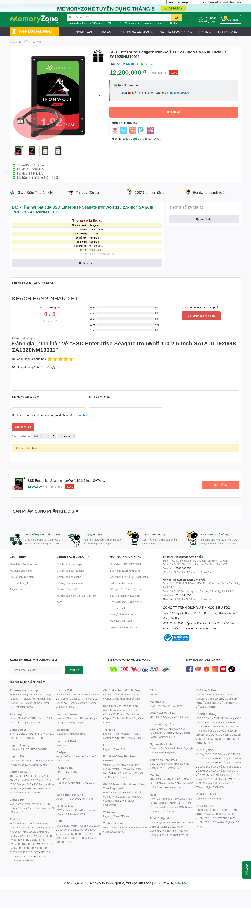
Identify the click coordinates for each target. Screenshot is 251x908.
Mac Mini (62, 787)
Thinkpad (84, 718)
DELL (65, 772)
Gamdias (163, 736)
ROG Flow (39, 788)
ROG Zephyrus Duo (43, 784)
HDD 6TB (220, 814)
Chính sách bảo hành (69, 576)
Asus (177, 732)
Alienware (35, 764)
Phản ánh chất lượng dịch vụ (126, 601)
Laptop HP (16, 698)
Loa (176, 23)
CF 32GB (45, 852)
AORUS (43, 749)
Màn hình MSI (173, 787)
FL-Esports (119, 714)
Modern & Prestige (87, 702)
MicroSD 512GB (38, 839)
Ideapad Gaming (66, 722)
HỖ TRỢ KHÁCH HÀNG (176, 31)
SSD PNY (219, 787)
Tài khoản (210, 17)
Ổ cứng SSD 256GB (208, 762)
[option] (58, 95)
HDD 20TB (203, 822)
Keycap (108, 718)
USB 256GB (85, 838)
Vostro (14, 764)
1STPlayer (156, 732)
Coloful (179, 717)
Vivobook (21, 792)
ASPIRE (38, 733)
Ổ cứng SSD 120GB (206, 754)
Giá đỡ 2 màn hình (134, 792)
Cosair (153, 728)
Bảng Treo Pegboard (130, 796)
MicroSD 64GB (25, 835)
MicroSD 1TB (18, 844)
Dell (123, 698)
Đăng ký (74, 669)
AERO (34, 749)
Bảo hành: (125, 570)
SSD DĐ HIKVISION (217, 726)
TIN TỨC (205, 31)
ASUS (72, 783)
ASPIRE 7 (49, 733)
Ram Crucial (165, 807)
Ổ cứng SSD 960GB (208, 770)
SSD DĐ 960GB (206, 738)
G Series (23, 764)
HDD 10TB (203, 818)
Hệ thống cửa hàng (21, 570)
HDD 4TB (208, 814)
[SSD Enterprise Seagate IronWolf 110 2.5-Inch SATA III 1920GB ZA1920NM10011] (58, 95)
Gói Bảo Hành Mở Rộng (68, 756)
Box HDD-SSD (179, 822)
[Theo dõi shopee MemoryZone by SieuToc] (206, 669)
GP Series (87, 698)
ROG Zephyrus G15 (21, 784)
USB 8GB (63, 833)
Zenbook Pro (22, 780)
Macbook (14, 694)
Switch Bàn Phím (123, 718)
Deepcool (175, 728)
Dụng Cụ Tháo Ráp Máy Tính (173, 834)
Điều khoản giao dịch (22, 576)
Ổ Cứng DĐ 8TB (206, 706)
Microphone (141, 827)
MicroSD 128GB (43, 835)
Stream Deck (126, 827)
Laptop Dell (17, 702)
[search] (176, 17)
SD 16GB (31, 844)
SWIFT (13, 733)
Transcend (219, 694)
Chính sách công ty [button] (73, 556)
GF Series (63, 698)
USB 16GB (75, 833)
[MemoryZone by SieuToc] (34, 19)
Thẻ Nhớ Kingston (38, 827)
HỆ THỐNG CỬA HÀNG (136, 31)
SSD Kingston (221, 779)
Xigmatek (163, 728)
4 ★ (92, 313)
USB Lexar (94, 825)
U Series (14, 749)
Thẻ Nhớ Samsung (39, 823)
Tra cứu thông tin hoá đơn (125, 595)
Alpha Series (63, 694)
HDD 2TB (228, 810)
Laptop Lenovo (32, 702)
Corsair (126, 694)
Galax (154, 736)
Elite (13, 808)
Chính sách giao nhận (69, 564)
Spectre (21, 808)
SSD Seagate (219, 783)
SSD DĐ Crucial (204, 718)
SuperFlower (157, 752)
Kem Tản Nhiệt (169, 830)
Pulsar (107, 698)
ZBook (30, 808)
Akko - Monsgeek (112, 710)
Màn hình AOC (185, 783)
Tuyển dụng (16, 589)
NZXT (173, 736)
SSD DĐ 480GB (214, 734)
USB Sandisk (63, 825)
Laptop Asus (44, 698)
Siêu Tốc (181, 883)
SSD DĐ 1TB (223, 738)
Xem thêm (88, 263)
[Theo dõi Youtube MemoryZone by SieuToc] (223, 669)
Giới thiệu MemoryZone (23, 564)
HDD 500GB (202, 810)
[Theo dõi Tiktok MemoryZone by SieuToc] (231, 669)
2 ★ (92, 324)
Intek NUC (61, 783)
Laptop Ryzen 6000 (29, 722)
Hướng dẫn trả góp (67, 589)
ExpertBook (34, 792)
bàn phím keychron (77, 23)
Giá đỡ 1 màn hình (112, 792)
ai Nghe (137, 737)
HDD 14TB (229, 818)
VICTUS (45, 803)
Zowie (116, 698)
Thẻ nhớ (160, 23)
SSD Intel (235, 779)
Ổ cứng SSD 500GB (208, 766)
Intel (152, 694)
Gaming (27, 760)
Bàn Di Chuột (134, 698)
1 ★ (92, 330)
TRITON (39, 737)
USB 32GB (88, 833)
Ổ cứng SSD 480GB (230, 762)
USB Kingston (79, 825)
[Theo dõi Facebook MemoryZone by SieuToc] (189, 669)
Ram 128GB (177, 802)
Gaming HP (17, 812)
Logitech (107, 694)
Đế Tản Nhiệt (90, 756)
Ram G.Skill (180, 807)
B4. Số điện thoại (99, 396)
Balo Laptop (64, 760)
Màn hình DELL (175, 779)
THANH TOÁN (83, 31)
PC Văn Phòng (64, 810)
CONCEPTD (25, 733)
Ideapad (60, 718)
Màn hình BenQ (168, 783)
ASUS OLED (114, 23)
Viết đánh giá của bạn (201, 315)
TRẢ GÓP (107, 31)
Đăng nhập (209, 21)
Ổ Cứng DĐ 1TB (214, 698)
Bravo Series (93, 694)
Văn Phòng (15, 760)
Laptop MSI (27, 694)
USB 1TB (70, 842)
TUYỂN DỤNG (227, 31)
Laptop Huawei (26, 706)
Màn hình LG (157, 787)
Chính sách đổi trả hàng (70, 570)
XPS (45, 764)
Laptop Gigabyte (43, 694)
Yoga (94, 718)
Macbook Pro (78, 733)
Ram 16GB (179, 798)
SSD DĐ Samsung (224, 718)
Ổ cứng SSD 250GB (230, 758)
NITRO (14, 737)
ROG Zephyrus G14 (41, 780)
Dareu (130, 714)
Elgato (125, 816)
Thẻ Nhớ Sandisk (19, 823)
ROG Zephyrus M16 (21, 788)
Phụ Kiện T (127, 737)
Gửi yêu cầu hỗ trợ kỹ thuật (126, 589)
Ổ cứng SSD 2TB (206, 774)
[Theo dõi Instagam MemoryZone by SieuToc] (215, 669)
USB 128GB (70, 838)
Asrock (91, 783)
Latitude (38, 760)
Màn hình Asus (157, 779)
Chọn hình (82, 415)
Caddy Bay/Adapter (160, 822)
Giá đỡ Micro (111, 796)
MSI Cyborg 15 (97, 23)
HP (58, 772)
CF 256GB (40, 856)
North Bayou (128, 800)
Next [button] (99, 95)
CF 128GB (28, 856)
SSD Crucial (204, 783)
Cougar (138, 768)
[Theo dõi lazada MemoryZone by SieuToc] (198, 669)
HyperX (136, 694)
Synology (201, 798)
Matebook (61, 745)
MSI (84, 783)
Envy (25, 803)
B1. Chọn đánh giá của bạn (29, 358)
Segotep (168, 732)
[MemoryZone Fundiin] (125, 7)
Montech (186, 732)
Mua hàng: (125, 564)
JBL (118, 737)
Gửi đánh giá (23, 426)
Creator (71, 706)
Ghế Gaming (120, 777)
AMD (158, 694)
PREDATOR (26, 737)
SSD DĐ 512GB (232, 734)
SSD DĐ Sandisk (215, 722)
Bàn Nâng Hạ (124, 772)
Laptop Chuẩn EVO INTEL (23, 718)
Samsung (109, 737)
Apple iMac (87, 798)
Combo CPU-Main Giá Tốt (71, 814)
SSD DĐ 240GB (217, 730)
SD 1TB (23, 852)
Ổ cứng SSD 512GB (230, 766)
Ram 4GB (155, 798)
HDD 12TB (216, 818)
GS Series (70, 702)
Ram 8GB (167, 798)
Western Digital (204, 694)
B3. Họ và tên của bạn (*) (27, 396)
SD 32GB (43, 844)
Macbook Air (62, 733)
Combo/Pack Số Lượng (23, 860)
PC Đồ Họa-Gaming (84, 810)
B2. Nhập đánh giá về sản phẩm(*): (34, 367)
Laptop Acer (30, 698)
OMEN (50, 808)
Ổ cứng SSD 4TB (226, 774)
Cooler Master (111, 768)
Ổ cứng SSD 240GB (208, 758)
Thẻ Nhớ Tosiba (19, 827)
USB (169, 23)
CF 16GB (34, 852)
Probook (40, 808)
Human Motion (112, 800)
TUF (12, 776)
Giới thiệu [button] (18, 556)
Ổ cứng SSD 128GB (229, 754)
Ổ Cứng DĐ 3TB (211, 702)
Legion (80, 722)
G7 (27, 749)
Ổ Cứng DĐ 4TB (230, 702)
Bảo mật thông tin (20, 583)
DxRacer (135, 764)
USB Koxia (63, 829)
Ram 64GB (163, 802)
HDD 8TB (231, 814)
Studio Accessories (114, 831)
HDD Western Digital (221, 822)
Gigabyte (177, 706)
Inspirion (48, 760)
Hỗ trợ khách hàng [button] (126, 556)
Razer (117, 694)
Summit (61, 706)
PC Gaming (130, 23)
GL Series (75, 698)
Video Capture (110, 827)
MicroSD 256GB (19, 839)
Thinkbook (72, 718)
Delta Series (78, 694)
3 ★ (92, 318)
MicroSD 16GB (30, 831)
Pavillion (34, 803)
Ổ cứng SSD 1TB (229, 770)
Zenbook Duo (34, 776)
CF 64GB (16, 856)
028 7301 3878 (135, 138)
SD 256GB (36, 848)
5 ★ (92, 307)
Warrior (107, 764)
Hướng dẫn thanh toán (70, 583)
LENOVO (74, 772)
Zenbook (20, 776)
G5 (22, 749)
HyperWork (126, 768)
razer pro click (145, 23)
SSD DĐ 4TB (209, 743)
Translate (235, 2)
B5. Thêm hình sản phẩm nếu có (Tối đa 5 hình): (50, 415)
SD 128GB (23, 848)
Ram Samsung (168, 811)
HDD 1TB (216, 810)
